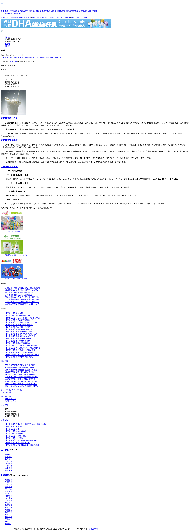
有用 (3, 70)
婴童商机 (20, 17)
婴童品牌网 (93, 529)
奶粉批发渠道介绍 (9, 118)
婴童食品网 (9, 11)
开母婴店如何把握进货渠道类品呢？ (19, 292)
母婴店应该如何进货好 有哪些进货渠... (20, 372)
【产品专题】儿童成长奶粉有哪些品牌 (20, 336)
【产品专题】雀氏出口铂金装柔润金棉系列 (22, 445)
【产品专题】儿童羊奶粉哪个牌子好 (19, 332)
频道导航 (5, 475)
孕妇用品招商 (17, 390)
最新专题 (4, 420)
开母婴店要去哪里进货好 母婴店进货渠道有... (22, 299)
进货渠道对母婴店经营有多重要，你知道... (21, 370)
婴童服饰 (8, 491)
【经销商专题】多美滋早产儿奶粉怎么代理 (22, 355)
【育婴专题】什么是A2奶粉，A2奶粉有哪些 (22, 318)
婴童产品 (35, 17)
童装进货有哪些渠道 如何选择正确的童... (21, 379)
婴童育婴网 (83, 11)
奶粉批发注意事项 (9, 140)
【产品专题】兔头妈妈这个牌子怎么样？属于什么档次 (26, 424)
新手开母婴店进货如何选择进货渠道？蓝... (21, 381)
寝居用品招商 (10, 401)
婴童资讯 (51, 17)
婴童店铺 (8, 519)
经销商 (84, 17)
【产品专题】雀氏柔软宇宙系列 (17, 443)
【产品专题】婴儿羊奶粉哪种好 (17, 341)
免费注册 (17, 13)
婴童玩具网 (46, 11)
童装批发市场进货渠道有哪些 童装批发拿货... (22, 304)
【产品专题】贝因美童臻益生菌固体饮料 (21, 440)
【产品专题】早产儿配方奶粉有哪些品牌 (21, 345)
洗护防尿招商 (6, 392)
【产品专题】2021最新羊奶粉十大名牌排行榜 (22, 348)
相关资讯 (4, 361)
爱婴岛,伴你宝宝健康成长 (15, 231)
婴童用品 (8, 482)
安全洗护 (8, 489)
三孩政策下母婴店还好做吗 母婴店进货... (21, 365)
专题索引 (4, 405)
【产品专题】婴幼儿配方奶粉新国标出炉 (21, 334)
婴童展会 (27, 17)
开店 (79, 17)
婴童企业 (43, 17)
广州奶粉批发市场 (9, 166)
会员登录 (8, 13)
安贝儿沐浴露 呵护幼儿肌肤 (16, 255)
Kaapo (7, 44)
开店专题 (45, 57)
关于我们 (5, 450)
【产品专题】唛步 (12, 429)
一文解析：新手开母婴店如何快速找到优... (21, 377)
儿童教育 (8, 501)
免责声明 (8, 466)
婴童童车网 (73, 11)
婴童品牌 (12, 17)
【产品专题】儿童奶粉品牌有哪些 (18, 329)
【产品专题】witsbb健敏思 (15, 431)
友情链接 (8, 464)
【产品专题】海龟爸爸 (14, 427)
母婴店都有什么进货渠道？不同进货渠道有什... (23, 290)
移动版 (8, 37)
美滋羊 (8, 46)
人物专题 (53, 57)
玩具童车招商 (10, 399)
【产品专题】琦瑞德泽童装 (15, 436)
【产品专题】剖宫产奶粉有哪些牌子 (19, 357)
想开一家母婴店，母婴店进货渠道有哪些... (21, 386)
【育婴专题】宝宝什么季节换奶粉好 (19, 325)
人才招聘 (8, 461)
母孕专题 (15, 57)
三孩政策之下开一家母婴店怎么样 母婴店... (22, 302)
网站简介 (8, 454)
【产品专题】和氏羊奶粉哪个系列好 (19, 352)
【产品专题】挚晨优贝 (14, 313)
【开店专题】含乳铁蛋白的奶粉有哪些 (20, 350)
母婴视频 (66, 17)
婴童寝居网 (55, 11)
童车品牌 (8, 498)
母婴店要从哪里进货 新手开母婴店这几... (21, 384)
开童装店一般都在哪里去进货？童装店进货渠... (23, 288)
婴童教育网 (92, 11)
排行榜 (8, 521)
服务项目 (8, 459)
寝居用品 (8, 487)
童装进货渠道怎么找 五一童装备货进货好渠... (22, 297)
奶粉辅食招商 (6, 396)
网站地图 (8, 470)
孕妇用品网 (37, 11)
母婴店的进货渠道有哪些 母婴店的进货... (21, 374)
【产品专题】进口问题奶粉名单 (17, 315)
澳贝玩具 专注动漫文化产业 (16, 279)
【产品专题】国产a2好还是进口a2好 (19, 320)
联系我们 (8, 457)
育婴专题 (8, 57)
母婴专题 (59, 17)
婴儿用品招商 (6, 390)
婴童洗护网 (18, 11)
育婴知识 (8, 496)
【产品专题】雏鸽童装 (14, 438)
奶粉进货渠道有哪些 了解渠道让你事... (20, 367)
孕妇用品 (8, 494)
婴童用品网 (27, 11)
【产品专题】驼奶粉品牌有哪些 (17, 343)
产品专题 (38, 57)
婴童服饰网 (64, 11)
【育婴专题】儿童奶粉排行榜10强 (18, 327)
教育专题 (23, 57)
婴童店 (73, 17)
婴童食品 (8, 480)
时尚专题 (30, 57)
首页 (2, 11)
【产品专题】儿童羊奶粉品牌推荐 (18, 339)
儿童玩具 (8, 484)
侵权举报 (8, 468)
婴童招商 (4, 17)
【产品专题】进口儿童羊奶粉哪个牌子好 (21, 322)
